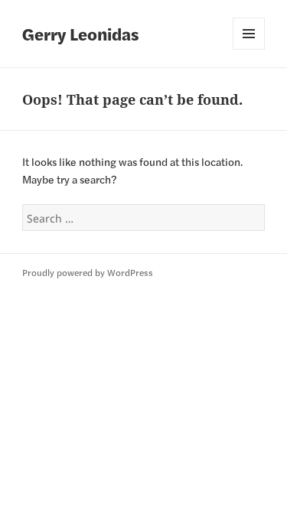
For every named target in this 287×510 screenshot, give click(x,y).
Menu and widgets (249, 34)
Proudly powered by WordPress (87, 272)
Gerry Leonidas (80, 33)
